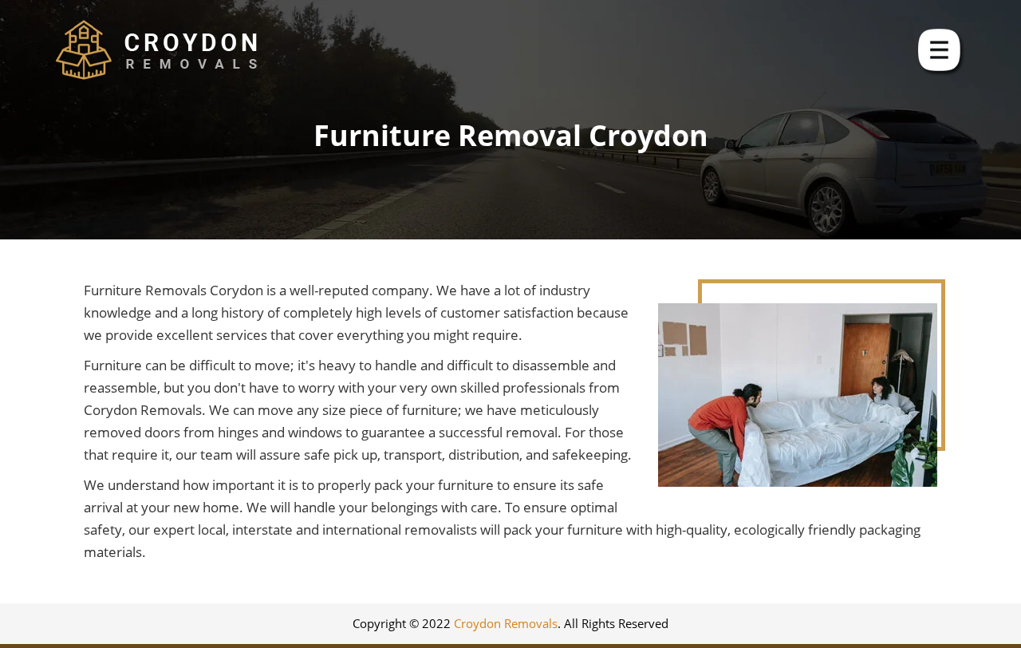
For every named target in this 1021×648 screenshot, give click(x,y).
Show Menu (941, 52)
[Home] (156, 50)
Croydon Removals (506, 623)
